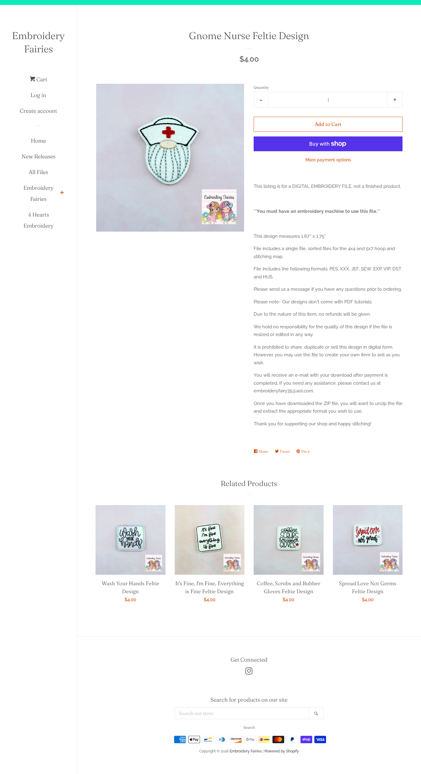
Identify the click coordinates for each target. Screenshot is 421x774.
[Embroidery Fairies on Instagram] (249, 672)
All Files (38, 172)
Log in (38, 95)
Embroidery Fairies (38, 42)
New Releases (38, 156)
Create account (38, 110)
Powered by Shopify (281, 751)
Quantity (261, 87)
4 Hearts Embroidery (38, 220)
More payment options (328, 159)
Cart (41, 79)
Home (38, 140)
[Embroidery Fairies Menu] (62, 193)
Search (249, 727)
